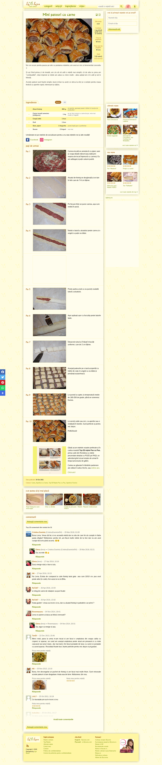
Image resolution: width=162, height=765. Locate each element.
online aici (95, 468)
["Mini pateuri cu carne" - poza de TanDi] (39, 657)
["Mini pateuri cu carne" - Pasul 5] (49, 299)
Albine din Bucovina (101, 757)
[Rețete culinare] (33, 739)
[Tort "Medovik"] (114, 160)
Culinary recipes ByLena (103, 740)
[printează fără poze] (100, 15)
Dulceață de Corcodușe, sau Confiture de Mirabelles (128, 138)
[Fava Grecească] (114, 113)
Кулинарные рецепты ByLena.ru (105, 742)
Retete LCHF (99, 744)
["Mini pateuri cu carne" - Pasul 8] (49, 378)
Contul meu (47, 746)
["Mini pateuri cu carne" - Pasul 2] (49, 187)
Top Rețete (47, 742)
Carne (33, 483)
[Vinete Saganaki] (114, 129)
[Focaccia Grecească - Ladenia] (130, 113)
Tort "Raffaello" (128, 186)
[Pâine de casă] (114, 177)
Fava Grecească (112, 119)
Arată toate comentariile (63, 719)
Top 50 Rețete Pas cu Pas (57, 483)
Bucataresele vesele (101, 746)
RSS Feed (27, 745)
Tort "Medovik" (111, 168)
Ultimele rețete (48, 744)
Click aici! (71, 472)
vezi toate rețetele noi (129, 145)
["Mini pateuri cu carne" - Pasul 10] (49, 431)
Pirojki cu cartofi (128, 168)
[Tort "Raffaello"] (130, 177)
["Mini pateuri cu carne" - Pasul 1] (49, 161)
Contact (46, 748)
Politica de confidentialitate (52, 751)
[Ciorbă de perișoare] (73, 499)
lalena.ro (109, 198)
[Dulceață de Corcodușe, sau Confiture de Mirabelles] (130, 129)
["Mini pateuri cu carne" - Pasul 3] (49, 214)
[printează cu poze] (97, 15)
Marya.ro (98, 753)
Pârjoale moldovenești (90, 507)
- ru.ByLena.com (83, 742)
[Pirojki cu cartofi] (130, 160)
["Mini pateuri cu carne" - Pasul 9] (49, 404)
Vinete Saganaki (112, 136)
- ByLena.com (82, 740)
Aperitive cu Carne (42, 483)
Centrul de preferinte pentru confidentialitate (57, 753)
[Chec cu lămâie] (54, 499)
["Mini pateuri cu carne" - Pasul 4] (49, 240)
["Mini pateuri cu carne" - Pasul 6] (49, 325)
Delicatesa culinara (101, 755)
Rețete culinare (48, 740)
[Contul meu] (134, 6)
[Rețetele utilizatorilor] (128, 6)
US (65, 102)
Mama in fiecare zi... (101, 748)
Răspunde (36, 545)
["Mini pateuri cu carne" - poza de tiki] (39, 685)
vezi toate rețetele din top (128, 192)
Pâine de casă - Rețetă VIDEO (112, 186)
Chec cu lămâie (50, 507)
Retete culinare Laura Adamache (105, 751)
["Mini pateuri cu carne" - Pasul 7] (49, 352)
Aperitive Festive (71, 483)
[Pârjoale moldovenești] (92, 499)
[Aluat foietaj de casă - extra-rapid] (35, 499)
